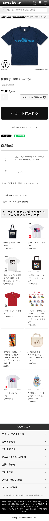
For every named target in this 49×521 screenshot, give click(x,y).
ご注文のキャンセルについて (15, 195)
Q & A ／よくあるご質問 (14, 457)
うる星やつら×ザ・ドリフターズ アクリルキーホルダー (36, 396)
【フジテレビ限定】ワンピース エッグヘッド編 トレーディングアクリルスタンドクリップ (36, 316)
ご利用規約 (7, 472)
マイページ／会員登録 (13, 434)
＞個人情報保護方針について (35, 495)
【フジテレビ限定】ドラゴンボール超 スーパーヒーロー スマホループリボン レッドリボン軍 (12, 357)
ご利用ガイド (8, 449)
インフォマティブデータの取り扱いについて (24, 509)
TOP (3, 17)
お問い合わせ (8, 464)
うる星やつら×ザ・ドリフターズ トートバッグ (36, 278)
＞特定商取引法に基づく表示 (14, 495)
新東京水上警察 (19, 17)
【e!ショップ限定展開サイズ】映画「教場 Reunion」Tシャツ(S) (12, 278)
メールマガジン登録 (12, 480)
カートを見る (8, 441)
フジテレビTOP (9, 487)
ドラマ (9, 17)
